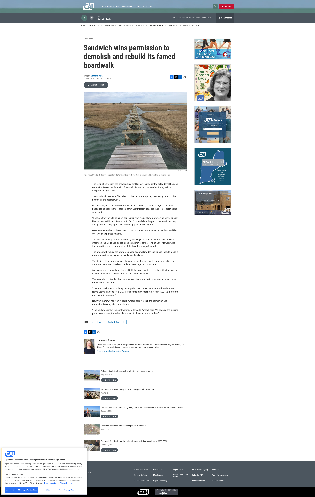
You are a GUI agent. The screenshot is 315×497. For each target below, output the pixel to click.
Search (196, 26)
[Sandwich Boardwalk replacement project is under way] (92, 429)
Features (109, 26)
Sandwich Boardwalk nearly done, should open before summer (127, 389)
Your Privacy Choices (68, 490)
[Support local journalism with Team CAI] (213, 49)
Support (140, 26)
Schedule (185, 26)
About (172, 26)
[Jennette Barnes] (89, 346)
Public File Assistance (220, 475)
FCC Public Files (218, 481)
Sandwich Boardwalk (116, 322)
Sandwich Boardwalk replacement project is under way (124, 426)
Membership (158, 475)
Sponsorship (157, 26)
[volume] (92, 18)
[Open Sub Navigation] (101, 26)
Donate (227, 6)
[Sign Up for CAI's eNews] (213, 124)
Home (84, 26)
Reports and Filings (160, 481)
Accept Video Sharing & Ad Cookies (21, 490)
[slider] (95, 18)
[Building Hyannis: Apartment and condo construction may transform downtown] (213, 202)
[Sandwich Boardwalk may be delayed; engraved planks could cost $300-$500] (92, 445)
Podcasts (215, 470)
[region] (44, 471)
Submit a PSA (197, 475)
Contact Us (157, 470)
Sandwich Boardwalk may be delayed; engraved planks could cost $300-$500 (134, 441)
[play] (84, 18)
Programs (94, 26)
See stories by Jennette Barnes (113, 351)
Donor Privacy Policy (142, 481)
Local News (125, 26)
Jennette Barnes (97, 76)
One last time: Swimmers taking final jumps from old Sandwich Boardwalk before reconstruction (142, 407)
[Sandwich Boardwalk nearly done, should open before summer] (92, 393)
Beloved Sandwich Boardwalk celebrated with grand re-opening (128, 371)
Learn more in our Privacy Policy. (58, 483)
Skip (48, 490)
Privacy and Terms (141, 470)
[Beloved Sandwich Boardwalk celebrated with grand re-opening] (92, 375)
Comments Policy (141, 475)
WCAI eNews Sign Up (200, 470)
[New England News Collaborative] (213, 166)
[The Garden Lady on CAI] (213, 83)
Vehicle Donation (198, 481)
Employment (178, 470)
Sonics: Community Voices (180, 475)
